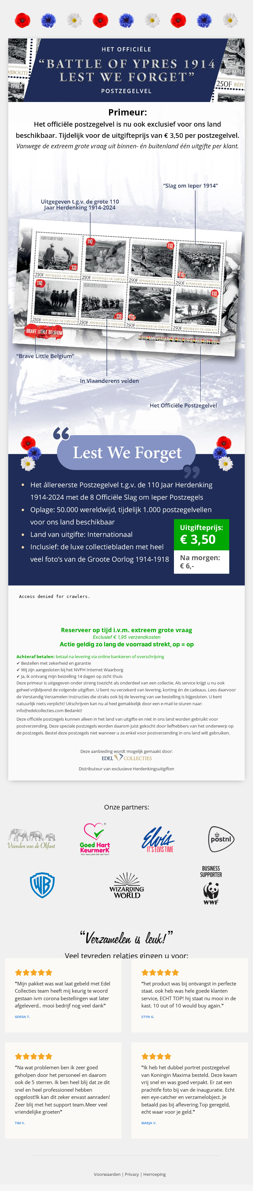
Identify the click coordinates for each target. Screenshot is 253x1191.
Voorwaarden (107, 1174)
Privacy (132, 1174)
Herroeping (154, 1174)
